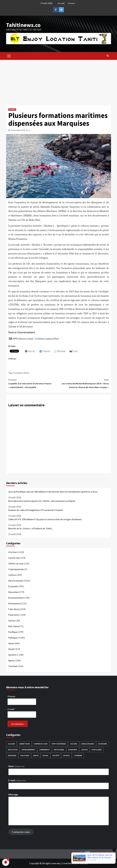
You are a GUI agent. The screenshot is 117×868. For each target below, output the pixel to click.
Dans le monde (15, 580)
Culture (12, 575)
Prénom (11, 696)
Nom (16, 766)
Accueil (61, 3)
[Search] (108, 55)
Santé (11, 643)
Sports (11, 660)
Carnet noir (14, 558)
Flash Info (13, 615)
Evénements (14, 603)
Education (13, 592)
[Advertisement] (58, 81)
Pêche (26, 373)
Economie (13, 586)
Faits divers (14, 609)
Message (13, 794)
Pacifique (13, 632)
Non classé (13, 626)
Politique (12, 637)
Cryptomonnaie (16, 569)
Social (11, 649)
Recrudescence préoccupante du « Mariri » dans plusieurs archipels (41, 501)
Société (12, 109)
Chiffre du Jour (15, 563)
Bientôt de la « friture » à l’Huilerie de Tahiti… (30, 528)
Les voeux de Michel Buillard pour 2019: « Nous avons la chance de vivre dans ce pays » (85, 383)
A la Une (12, 552)
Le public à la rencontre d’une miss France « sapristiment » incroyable (29, 383)
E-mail (11, 709)
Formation (18, 373)
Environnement (16, 597)
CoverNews (68, 863)
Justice (11, 620)
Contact (71, 3)
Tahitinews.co (23, 25)
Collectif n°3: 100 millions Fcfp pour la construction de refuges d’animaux (45, 519)
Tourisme (13, 666)
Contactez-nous (21, 832)
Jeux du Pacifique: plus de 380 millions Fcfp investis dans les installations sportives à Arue (52, 491)
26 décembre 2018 (18, 130)
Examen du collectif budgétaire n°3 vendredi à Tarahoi (35, 510)
